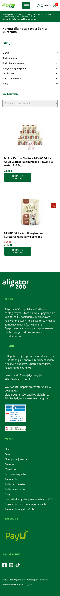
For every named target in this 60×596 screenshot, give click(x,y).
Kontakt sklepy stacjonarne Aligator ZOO (29, 499)
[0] (53, 5)
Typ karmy (8, 73)
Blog (7, 494)
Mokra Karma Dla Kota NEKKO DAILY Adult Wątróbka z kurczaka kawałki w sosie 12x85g (28, 161)
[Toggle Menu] (26, 5)
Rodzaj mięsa (9, 58)
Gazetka (9, 464)
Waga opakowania (12, 78)
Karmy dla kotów (44, 14)
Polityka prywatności (17, 484)
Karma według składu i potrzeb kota (17, 16)
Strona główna (8, 14)
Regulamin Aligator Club (19, 509)
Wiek (5, 84)
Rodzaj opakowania (13, 63)
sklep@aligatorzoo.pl (17, 379)
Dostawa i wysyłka (15, 474)
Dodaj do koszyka (17, 177)
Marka (5, 53)
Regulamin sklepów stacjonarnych (25, 504)
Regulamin (11, 479)
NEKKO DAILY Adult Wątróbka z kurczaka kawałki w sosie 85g (24, 234)
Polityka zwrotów (15, 489)
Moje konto (11, 469)
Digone (29, 584)
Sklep (21, 14)
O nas (8, 454)
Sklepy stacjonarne (16, 459)
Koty (30, 14)
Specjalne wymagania (14, 68)
